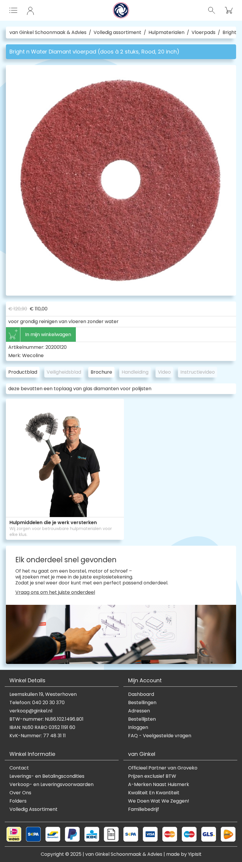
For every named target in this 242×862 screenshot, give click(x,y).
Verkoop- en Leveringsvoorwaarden (51, 785)
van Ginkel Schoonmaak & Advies (47, 32)
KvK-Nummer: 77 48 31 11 (37, 736)
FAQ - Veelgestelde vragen (159, 736)
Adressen (139, 711)
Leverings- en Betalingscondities (46, 776)
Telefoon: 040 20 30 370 (37, 703)
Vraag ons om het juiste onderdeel (55, 592)
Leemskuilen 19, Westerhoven (43, 694)
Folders (18, 801)
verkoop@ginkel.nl (30, 711)
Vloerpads (203, 32)
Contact (19, 768)
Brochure (101, 372)
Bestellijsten (142, 719)
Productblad (22, 372)
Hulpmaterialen (166, 32)
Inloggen (138, 727)
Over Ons (20, 793)
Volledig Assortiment (33, 809)
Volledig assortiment (117, 32)
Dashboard (141, 694)
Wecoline (33, 355)
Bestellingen (142, 703)
